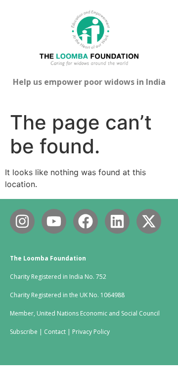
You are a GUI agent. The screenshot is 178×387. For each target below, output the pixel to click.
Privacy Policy (91, 331)
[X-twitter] (148, 221)
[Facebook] (85, 221)
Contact (55, 331)
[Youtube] (54, 221)
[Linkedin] (117, 221)
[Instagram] (22, 221)
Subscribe (24, 331)
